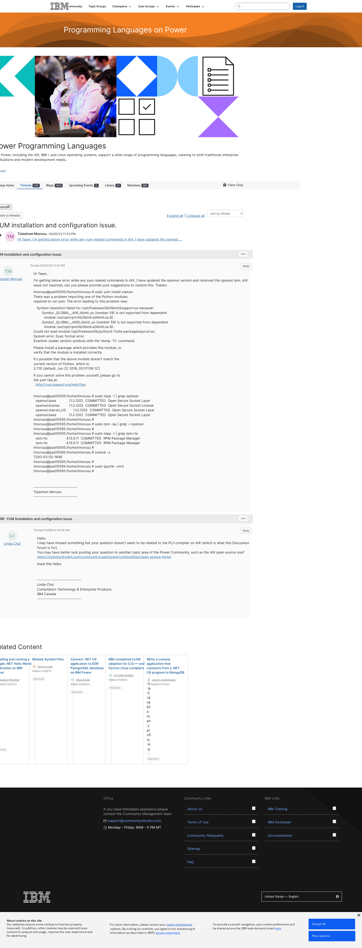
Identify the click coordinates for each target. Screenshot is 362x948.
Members (137, 185)
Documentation (280, 835)
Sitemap (193, 849)
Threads (29, 185)
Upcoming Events (83, 185)
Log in (300, 6)
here (278, 928)
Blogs (53, 185)
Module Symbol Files (48, 659)
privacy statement (168, 933)
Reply (246, 266)
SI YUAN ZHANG (123, 675)
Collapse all (195, 216)
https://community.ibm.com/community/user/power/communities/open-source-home (104, 557)
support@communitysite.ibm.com (134, 821)
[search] (239, 6)
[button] (122, 6)
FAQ (190, 862)
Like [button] (243, 253)
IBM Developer (279, 822)
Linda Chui (12, 543)
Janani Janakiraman (164, 679)
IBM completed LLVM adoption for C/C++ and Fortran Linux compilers (127, 663)
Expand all (175, 216)
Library (112, 185)
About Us (194, 809)
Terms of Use (197, 822)
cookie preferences (179, 924)
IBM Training (277, 809)
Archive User (45, 666)
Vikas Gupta (83, 679)
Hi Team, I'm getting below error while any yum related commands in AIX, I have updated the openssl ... (100, 239)
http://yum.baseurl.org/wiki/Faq (60, 384)
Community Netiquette (205, 835)
